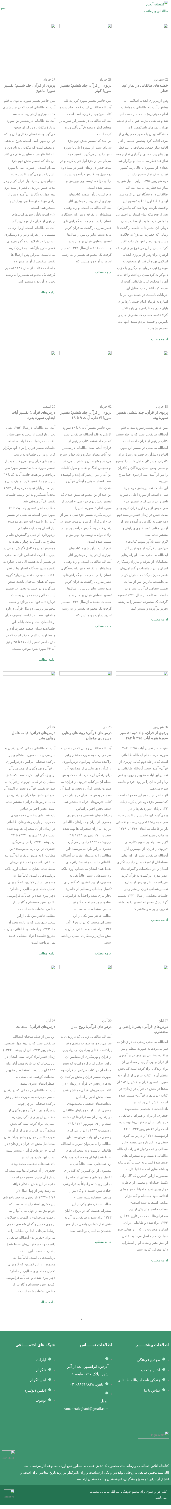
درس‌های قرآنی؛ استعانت (35, 1027)
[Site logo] (152, 7)
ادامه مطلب (159, 339)
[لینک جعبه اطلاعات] (94, 1457)
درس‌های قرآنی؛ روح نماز (92, 1027)
